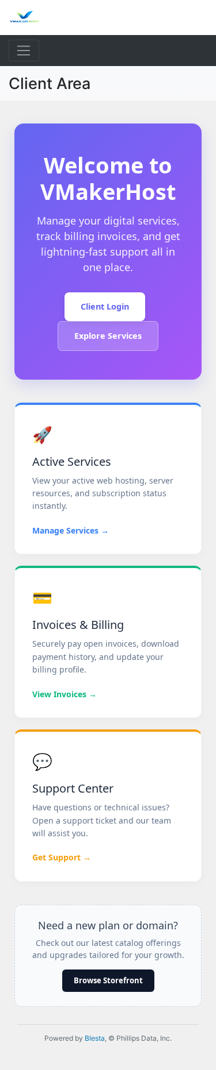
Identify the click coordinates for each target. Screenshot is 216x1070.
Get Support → (61, 857)
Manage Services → (70, 530)
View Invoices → (64, 694)
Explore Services (108, 335)
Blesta (95, 1038)
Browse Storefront (108, 980)
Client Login (105, 306)
